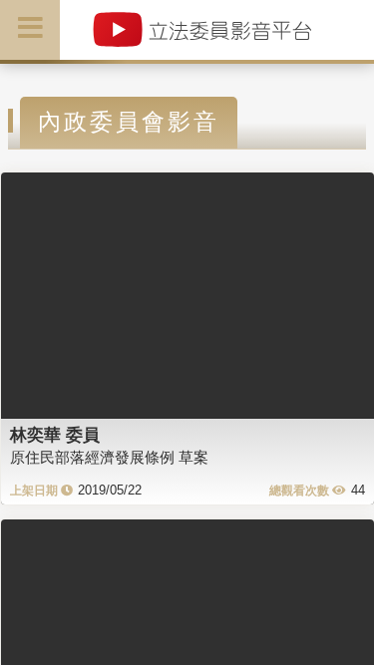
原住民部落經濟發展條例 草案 (109, 457)
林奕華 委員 (55, 435)
